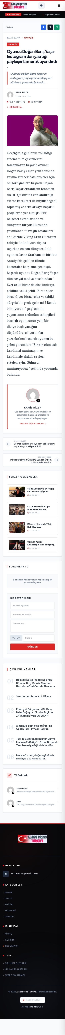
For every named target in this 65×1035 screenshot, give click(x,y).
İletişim (9, 940)
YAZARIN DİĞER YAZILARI (32, 424)
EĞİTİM (8, 904)
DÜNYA (8, 898)
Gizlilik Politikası (15, 963)
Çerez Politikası (15, 975)
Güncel (9, 916)
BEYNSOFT (37, 1006)
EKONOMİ (10, 910)
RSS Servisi (11, 946)
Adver (8, 892)
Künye (8, 934)
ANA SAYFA (14, 38)
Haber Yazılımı (34, 1000)
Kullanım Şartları (16, 969)
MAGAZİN (29, 38)
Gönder (32, 647)
